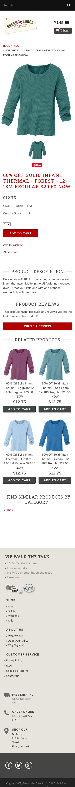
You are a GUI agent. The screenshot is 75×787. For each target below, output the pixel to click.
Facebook (8, 765)
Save (38, 165)
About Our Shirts (18, 640)
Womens (13, 615)
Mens (11, 606)
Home (6, 46)
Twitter (18, 765)
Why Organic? (16, 645)
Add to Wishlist (12, 245)
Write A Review (37, 326)
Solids (11, 611)
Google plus (28, 765)
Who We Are (15, 636)
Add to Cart (21, 233)
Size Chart (11, 252)
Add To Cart (19, 409)
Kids (16, 46)
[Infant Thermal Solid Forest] (37, 99)
